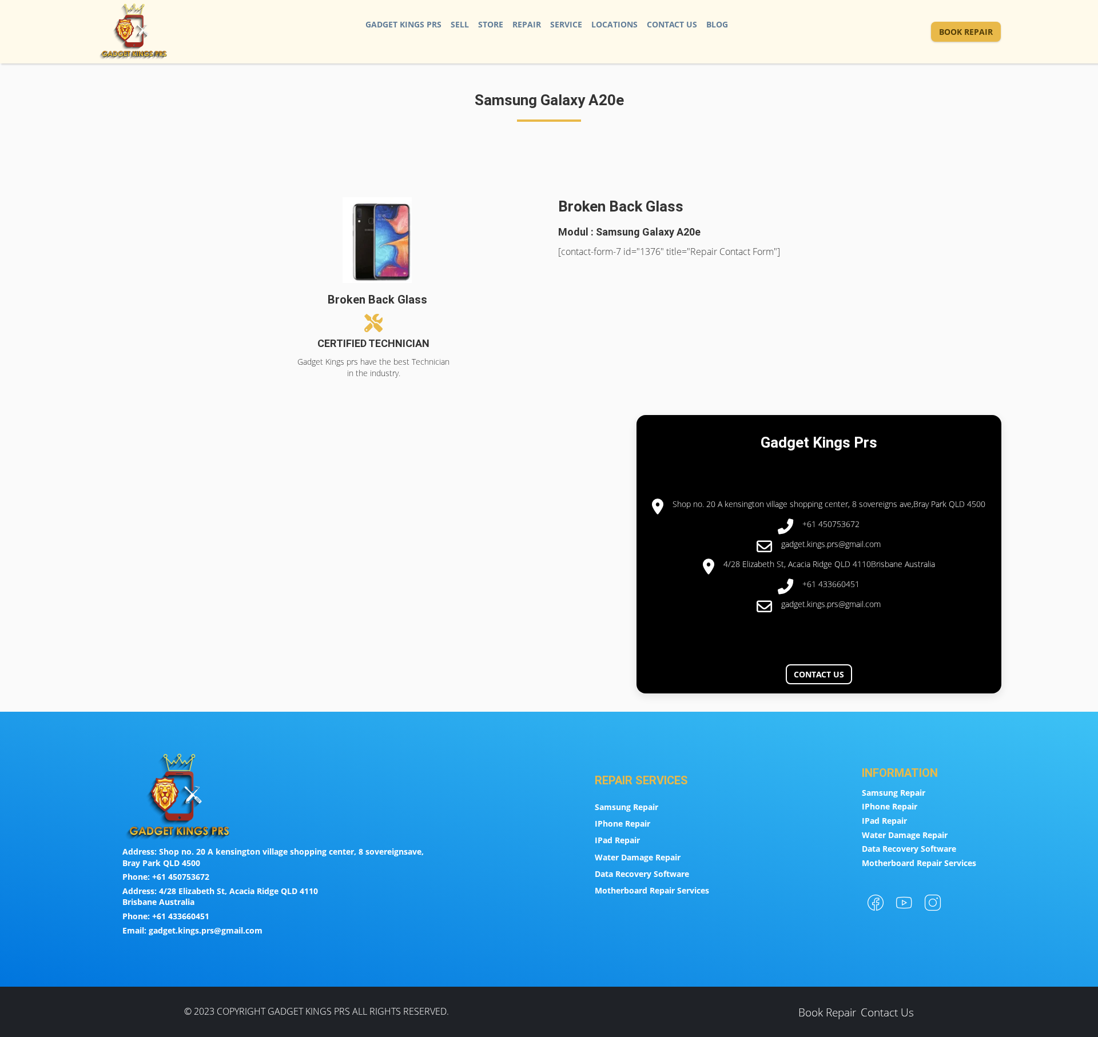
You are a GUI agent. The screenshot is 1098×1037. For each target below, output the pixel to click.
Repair (526, 24)
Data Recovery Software (642, 873)
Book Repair (966, 31)
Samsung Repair (626, 806)
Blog (717, 24)
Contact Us (672, 24)
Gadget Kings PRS (403, 24)
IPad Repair (617, 840)
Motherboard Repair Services (652, 890)
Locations (614, 24)
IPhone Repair (622, 823)
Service (566, 24)
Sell (460, 24)
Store (490, 24)
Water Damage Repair (638, 857)
